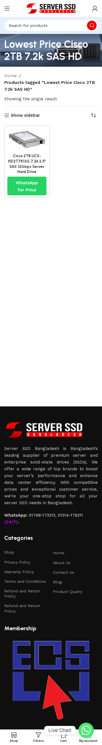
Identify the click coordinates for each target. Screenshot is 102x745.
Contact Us (63, 572)
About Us (62, 562)
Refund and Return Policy (22, 593)
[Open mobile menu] (7, 8)
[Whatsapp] (86, 730)
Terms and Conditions (25, 581)
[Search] (92, 25)
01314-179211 (70, 515)
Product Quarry (67, 591)
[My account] (95, 8)
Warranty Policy (19, 571)
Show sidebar (25, 115)
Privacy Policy (17, 562)
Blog (57, 582)
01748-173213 (42, 515)
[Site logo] (51, 8)
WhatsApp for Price (27, 183)
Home (10, 75)
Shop (9, 552)
